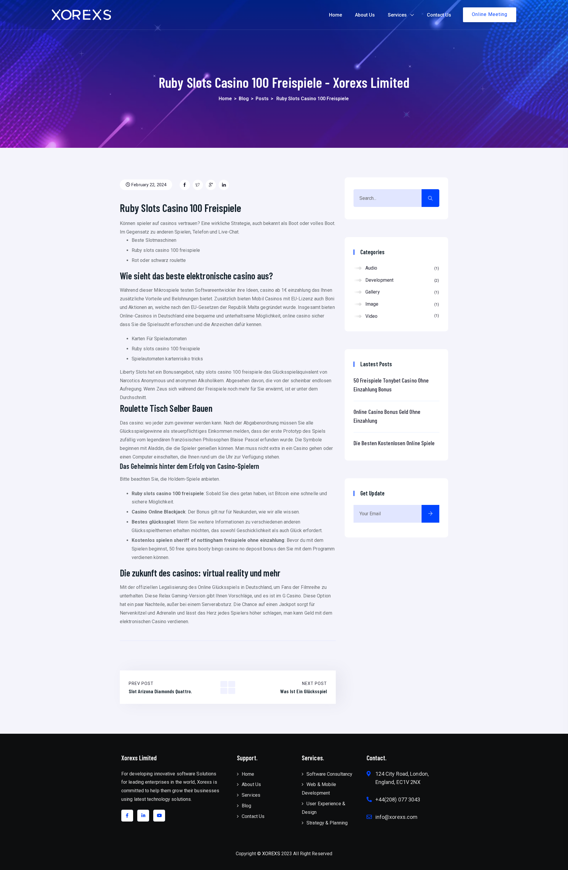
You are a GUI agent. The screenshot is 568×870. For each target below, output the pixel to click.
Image (401, 304)
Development (401, 280)
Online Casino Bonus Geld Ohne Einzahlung (387, 416)
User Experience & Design (323, 808)
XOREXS (271, 853)
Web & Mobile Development (319, 789)
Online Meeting (489, 14)
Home (335, 15)
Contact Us (439, 15)
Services (397, 15)
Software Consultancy (329, 774)
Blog (244, 98)
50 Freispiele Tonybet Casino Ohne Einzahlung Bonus (391, 385)
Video (401, 316)
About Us (365, 15)
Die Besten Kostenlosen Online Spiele (394, 442)
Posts (262, 98)
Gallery (401, 292)
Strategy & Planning (327, 823)
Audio (401, 268)
